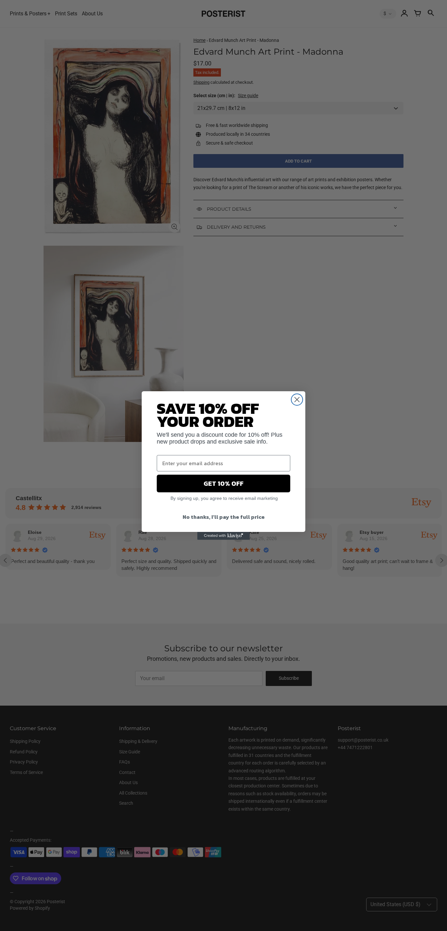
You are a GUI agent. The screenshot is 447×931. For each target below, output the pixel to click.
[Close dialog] (297, 399)
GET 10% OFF (223, 483)
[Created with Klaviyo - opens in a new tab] (223, 536)
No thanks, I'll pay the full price (224, 517)
